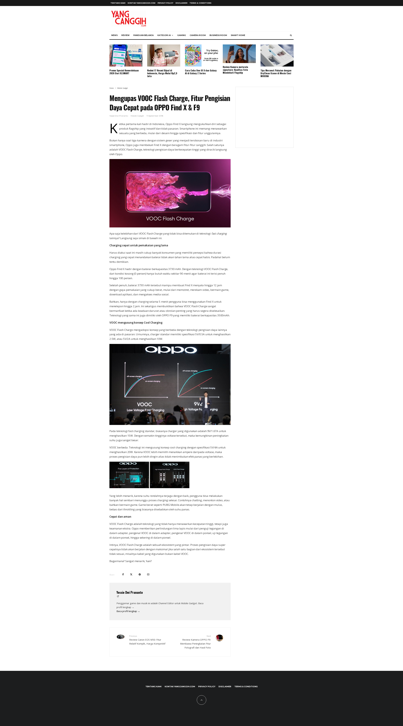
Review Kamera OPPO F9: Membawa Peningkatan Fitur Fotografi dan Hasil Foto (195, 642)
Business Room (218, 35)
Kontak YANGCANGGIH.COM (141, 3)
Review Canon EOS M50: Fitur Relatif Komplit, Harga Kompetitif (147, 640)
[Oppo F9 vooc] (170, 226)
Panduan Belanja (143, 35)
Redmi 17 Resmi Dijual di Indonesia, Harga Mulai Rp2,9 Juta (162, 73)
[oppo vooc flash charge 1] (170, 424)
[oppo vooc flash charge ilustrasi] (170, 487)
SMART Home (238, 35)
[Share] (123, 574)
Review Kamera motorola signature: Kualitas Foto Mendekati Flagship (235, 69)
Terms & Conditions (200, 3)
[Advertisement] (264, 119)
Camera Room (198, 35)
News (114, 35)
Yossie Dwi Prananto (118, 116)
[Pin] (140, 574)
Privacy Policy (165, 3)
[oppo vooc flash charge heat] (129, 487)
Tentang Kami (118, 3)
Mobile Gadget (137, 116)
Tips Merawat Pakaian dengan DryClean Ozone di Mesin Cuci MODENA (276, 73)
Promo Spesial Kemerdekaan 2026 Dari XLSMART (124, 72)
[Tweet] (131, 574)
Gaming (181, 35)
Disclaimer (181, 3)
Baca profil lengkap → (128, 611)
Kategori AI (164, 35)
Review (125, 35)
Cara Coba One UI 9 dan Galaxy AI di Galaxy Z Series (201, 72)
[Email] (148, 574)
